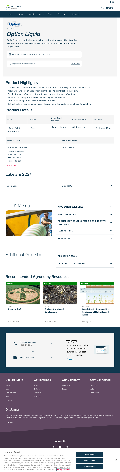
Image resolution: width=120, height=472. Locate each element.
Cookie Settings (89, 454)
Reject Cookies (89, 460)
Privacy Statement (63, 470)
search (102, 7)
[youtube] (60, 448)
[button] (85, 207)
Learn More (75, 64)
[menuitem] (11, 14)
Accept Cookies (89, 467)
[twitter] (53, 448)
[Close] (116, 459)
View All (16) (11, 165)
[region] (60, 460)
